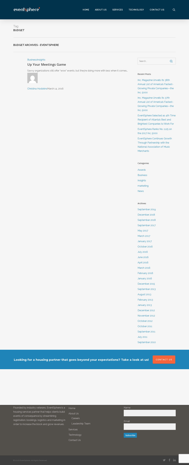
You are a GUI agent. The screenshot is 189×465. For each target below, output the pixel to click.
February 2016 (145, 273)
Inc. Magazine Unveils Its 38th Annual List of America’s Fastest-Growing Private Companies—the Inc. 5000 (156, 86)
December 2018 (146, 214)
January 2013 (145, 305)
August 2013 (144, 294)
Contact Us (75, 440)
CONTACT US (164, 359)
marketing (143, 185)
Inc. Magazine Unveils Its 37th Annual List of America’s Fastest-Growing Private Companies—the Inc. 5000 (156, 104)
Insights (41, 59)
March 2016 (144, 267)
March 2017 (144, 236)
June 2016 (143, 257)
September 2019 (147, 209)
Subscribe (130, 435)
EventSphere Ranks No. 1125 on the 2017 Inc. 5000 (155, 131)
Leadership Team (80, 423)
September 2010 (147, 342)
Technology (75, 434)
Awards (142, 169)
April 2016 (143, 262)
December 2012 (146, 310)
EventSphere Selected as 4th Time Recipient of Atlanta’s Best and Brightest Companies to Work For (157, 119)
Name (127, 407)
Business (32, 59)
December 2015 (146, 283)
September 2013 (147, 289)
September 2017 (147, 225)
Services (73, 429)
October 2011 (145, 326)
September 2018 (147, 220)
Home (72, 408)
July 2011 (142, 337)
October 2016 (145, 246)
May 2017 (143, 230)
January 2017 (145, 241)
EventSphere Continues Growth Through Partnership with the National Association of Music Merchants (155, 144)
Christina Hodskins (37, 88)
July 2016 (143, 252)
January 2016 (145, 278)
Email (127, 421)
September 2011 (146, 331)
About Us (74, 413)
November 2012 (146, 315)
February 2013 (145, 299)
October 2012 (145, 321)
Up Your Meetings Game (46, 64)
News (141, 191)
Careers (75, 418)
